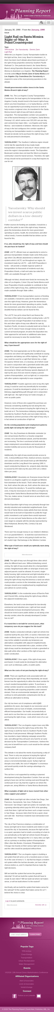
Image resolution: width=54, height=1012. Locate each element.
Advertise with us (40, 905)
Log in (7, 901)
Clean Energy (26, 954)
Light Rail (8, 52)
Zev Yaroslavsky (22, 50)
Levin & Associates (26, 984)
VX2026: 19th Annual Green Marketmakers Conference (26, 972)
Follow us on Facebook (14, 996)
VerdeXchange (26, 987)
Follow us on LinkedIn (26, 996)
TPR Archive (9, 50)
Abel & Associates (27, 981)
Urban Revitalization (27, 961)
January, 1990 (38, 30)
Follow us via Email (38, 996)
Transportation (26, 958)
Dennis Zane (35, 50)
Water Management (26, 964)
